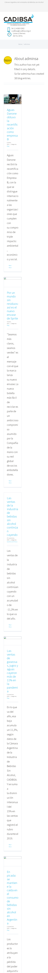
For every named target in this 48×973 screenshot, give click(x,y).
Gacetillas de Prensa (12, 542)
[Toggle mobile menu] (43, 17)
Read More (10, 266)
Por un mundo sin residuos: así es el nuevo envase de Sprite (12, 305)
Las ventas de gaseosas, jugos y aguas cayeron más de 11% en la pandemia (12, 671)
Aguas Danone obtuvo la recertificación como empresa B (12, 124)
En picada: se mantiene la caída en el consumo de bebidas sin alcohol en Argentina (12, 897)
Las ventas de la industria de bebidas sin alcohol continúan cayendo (12, 516)
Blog (8, 146)
